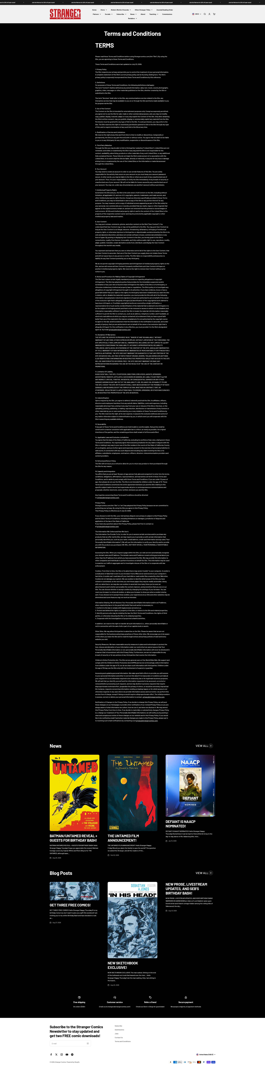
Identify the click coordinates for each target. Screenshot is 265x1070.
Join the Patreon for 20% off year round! (16, 2)
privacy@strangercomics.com (120, 330)
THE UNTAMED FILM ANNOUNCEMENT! (123, 837)
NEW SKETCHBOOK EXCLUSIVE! (123, 965)
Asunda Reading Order (165, 10)
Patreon (96, 14)
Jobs (116, 1034)
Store (103, 10)
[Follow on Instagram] (61, 1054)
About (143, 14)
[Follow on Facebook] (51, 1054)
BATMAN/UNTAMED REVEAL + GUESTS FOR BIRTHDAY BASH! (73, 837)
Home (94, 10)
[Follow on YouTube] (67, 1054)
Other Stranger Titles (142, 10)
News (132, 14)
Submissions (119, 1030)
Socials (107, 14)
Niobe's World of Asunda (120, 10)
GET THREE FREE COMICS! (70, 905)
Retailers (131, 18)
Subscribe (120, 14)
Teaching (152, 14)
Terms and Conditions (123, 1041)
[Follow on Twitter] (56, 1054)
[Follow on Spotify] (72, 1054)
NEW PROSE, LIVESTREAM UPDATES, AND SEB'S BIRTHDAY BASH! (186, 888)
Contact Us (119, 1037)
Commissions (167, 14)
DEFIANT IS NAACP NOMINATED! (180, 823)
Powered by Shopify (73, 1062)
